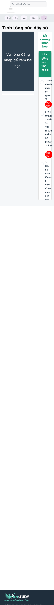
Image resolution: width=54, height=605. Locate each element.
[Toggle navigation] (11, 10)
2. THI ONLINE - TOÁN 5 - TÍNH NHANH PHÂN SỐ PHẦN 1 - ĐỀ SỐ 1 (49, 131)
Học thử (48, 104)
